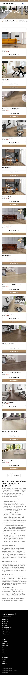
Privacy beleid (5, 672)
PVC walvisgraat (6, 632)
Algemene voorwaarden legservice (9, 670)
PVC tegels (4, 625)
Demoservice (5, 663)
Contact (4, 659)
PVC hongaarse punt (7, 627)
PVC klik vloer (5, 636)
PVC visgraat (5, 621)
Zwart (3, 654)
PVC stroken (5, 623)
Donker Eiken (5, 645)
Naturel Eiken (5, 643)
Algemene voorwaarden (7, 668)
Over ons (4, 661)
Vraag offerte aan (14, 54)
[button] (23, 4)
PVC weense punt (6, 629)
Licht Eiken (4, 641)
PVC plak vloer (5, 634)
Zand (3, 647)
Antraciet (4, 649)
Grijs (3, 652)
